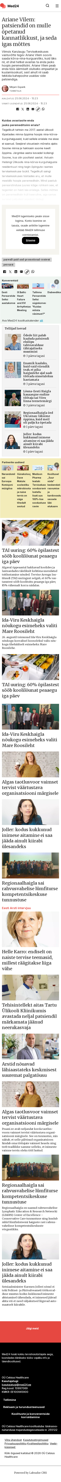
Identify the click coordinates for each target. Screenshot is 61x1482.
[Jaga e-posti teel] (33, 109)
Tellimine (9, 1399)
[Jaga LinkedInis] (27, 109)
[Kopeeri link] (38, 109)
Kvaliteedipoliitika (37, 1443)
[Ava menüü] (57, 6)
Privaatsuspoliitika (16, 1443)
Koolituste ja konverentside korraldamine (31, 1415)
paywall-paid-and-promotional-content (26, 259)
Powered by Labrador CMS (30, 1472)
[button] (4, 281)
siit (41, 320)
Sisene (30, 240)
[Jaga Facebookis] (17, 109)
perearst (8, 264)
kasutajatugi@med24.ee (16, 1384)
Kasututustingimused (35, 1440)
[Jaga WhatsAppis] (43, 109)
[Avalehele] (21, 5)
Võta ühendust (13, 1440)
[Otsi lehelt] (47, 6)
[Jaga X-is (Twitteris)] (22, 109)
